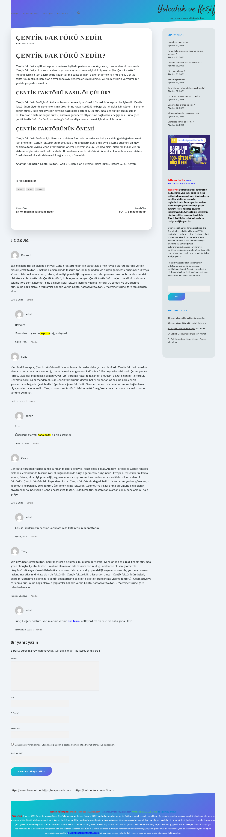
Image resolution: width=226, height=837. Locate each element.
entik (20, 189)
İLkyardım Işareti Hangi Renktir (182, 318)
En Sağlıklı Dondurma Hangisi (181, 328)
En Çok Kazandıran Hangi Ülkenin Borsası (187, 339)
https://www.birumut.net (26, 790)
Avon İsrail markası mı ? (178, 42)
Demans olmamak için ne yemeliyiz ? (184, 63)
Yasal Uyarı (48, 14)
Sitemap (111, 790)
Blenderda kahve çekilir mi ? (181, 122)
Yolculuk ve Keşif (186, 9)
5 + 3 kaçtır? (17, 753)
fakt (30, 189)
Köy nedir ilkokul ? (176, 71)
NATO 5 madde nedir (132, 211)
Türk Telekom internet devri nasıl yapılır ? (186, 88)
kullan (40, 189)
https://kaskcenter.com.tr (90, 790)
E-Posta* (15, 713)
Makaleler (29, 180)
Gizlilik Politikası (30, 14)
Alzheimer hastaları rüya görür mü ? (184, 113)
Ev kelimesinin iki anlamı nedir (35, 211)
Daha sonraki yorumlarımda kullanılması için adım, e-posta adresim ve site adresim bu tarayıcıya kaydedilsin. (65, 745)
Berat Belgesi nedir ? (177, 79)
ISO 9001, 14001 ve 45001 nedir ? (184, 96)
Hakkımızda (62, 14)
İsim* (13, 698)
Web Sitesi (15, 729)
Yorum (14, 659)
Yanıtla (30, 300)
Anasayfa (15, 14)
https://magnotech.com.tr (58, 790)
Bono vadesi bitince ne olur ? (181, 105)
